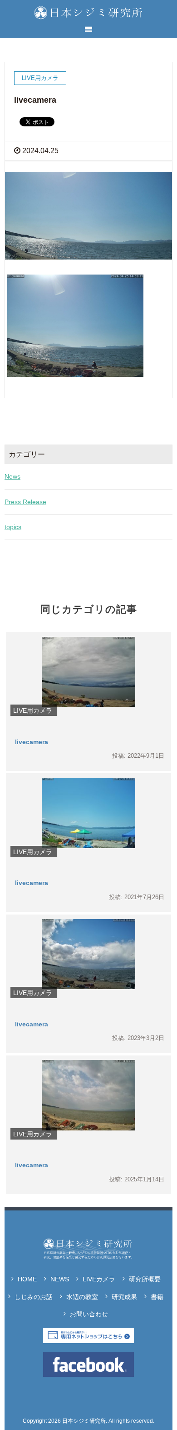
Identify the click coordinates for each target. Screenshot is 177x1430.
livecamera (31, 741)
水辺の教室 (82, 1296)
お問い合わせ (89, 1314)
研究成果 (124, 1296)
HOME (27, 1279)
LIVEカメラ (99, 1279)
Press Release (25, 501)
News (12, 476)
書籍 (157, 1296)
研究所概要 (145, 1279)
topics (13, 526)
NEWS (59, 1279)
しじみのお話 (34, 1296)
